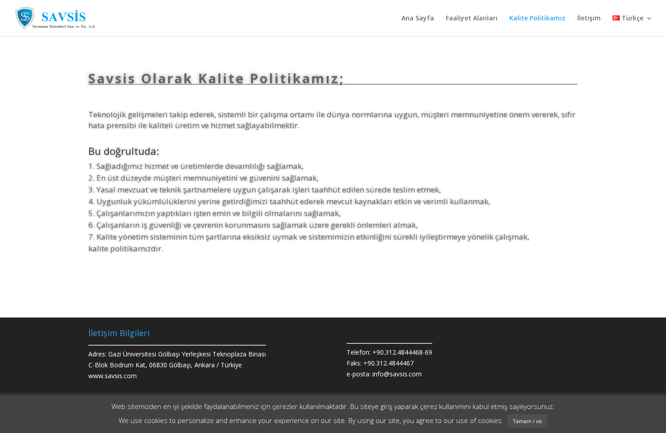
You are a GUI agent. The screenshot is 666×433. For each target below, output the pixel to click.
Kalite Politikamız (537, 18)
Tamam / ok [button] (527, 421)
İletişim (589, 18)
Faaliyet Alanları (471, 18)
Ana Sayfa (417, 18)
